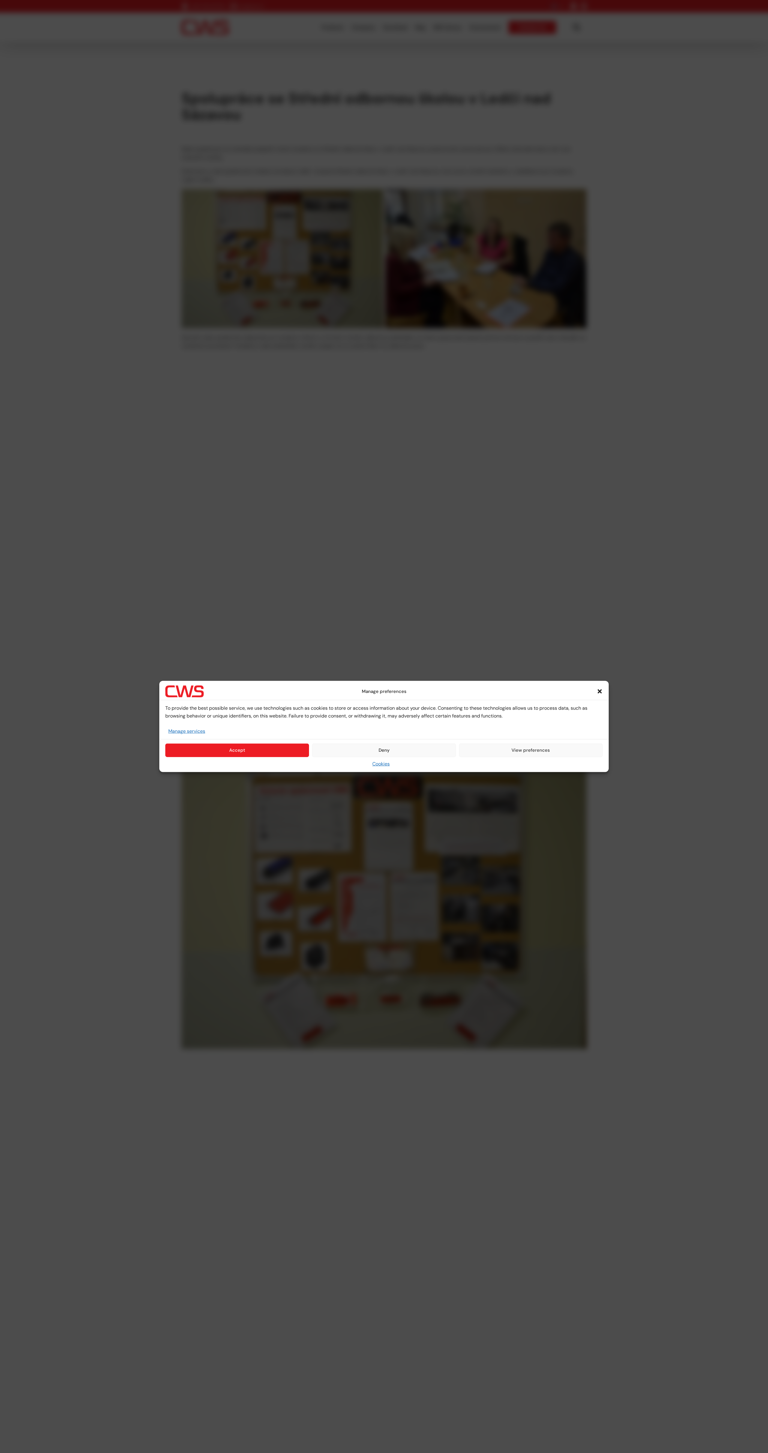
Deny (384, 750)
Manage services (186, 731)
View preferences (531, 750)
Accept (237, 750)
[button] (600, 691)
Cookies (381, 764)
